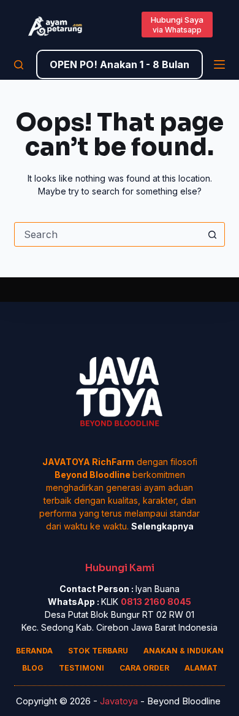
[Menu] (219, 64)
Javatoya (119, 701)
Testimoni (81, 667)
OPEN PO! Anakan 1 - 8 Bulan (119, 64)
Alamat (201, 667)
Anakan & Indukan (183, 650)
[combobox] (107, 234)
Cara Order (144, 667)
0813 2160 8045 (156, 601)
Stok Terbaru (98, 650)
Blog (33, 667)
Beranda (34, 650)
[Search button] (212, 234)
